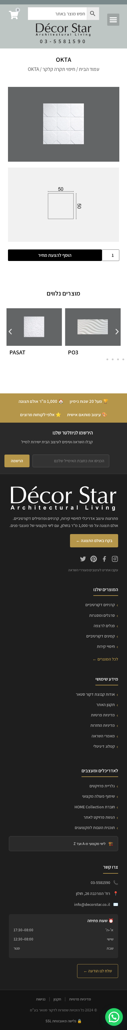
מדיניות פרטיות (103, 715)
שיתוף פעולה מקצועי (98, 796)
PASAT (17, 352)
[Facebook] (104, 560)
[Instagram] (115, 560)
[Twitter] (83, 560)
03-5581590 (63, 41)
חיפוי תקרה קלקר (59, 69)
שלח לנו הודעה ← (97, 971)
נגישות (40, 999)
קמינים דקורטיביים (100, 636)
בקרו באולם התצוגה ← (94, 540)
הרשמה (17, 460)
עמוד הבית (89, 69)
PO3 (73, 352)
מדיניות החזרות (102, 725)
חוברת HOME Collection (94, 807)
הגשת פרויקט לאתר (99, 817)
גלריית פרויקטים (102, 786)
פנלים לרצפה (104, 625)
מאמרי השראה (103, 736)
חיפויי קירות (106, 646)
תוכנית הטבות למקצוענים (95, 827)
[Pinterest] (93, 560)
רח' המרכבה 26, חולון (93, 893)
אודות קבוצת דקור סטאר (95, 694)
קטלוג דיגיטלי (104, 746)
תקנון (57, 999)
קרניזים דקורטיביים (100, 604)
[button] (113, 20)
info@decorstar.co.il (92, 904)
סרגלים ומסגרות (102, 615)
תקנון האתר (105, 704)
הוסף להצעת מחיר (54, 255)
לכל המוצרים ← (105, 659)
